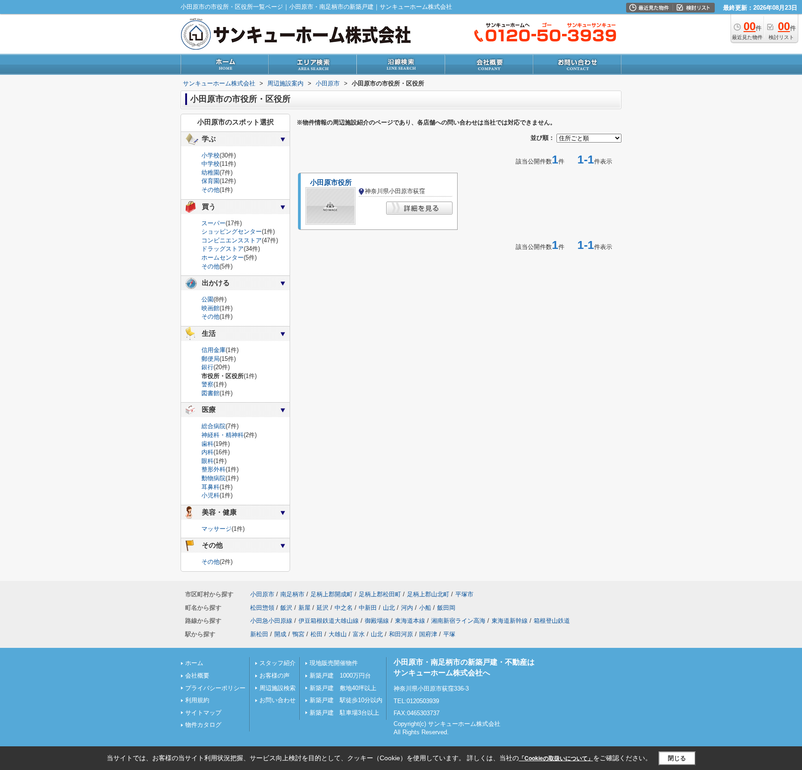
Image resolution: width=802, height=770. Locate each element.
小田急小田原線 (271, 620)
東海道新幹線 (510, 620)
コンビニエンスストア (231, 240)
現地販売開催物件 (334, 662)
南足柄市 (292, 594)
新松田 (259, 634)
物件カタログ (203, 724)
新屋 (304, 607)
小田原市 (262, 594)
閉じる (677, 757)
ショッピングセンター (231, 231)
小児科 (210, 495)
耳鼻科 (210, 486)
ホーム (194, 662)
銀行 (207, 367)
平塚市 (464, 594)
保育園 (210, 180)
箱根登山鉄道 (552, 620)
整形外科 (213, 469)
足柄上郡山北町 (428, 594)
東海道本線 (410, 620)
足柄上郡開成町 (331, 594)
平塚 (449, 634)
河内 (407, 607)
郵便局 (210, 358)
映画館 (210, 308)
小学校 (210, 155)
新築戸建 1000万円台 (340, 675)
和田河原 (401, 634)
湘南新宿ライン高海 (458, 620)
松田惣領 (262, 607)
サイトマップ (203, 712)
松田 (316, 634)
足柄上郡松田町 (380, 594)
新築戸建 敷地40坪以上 (343, 688)
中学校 (210, 163)
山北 (389, 607)
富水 (359, 634)
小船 (425, 607)
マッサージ (216, 528)
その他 (210, 189)
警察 (207, 384)
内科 (207, 452)
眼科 (207, 460)
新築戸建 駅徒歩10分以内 (346, 700)
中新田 (368, 607)
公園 (207, 299)
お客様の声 (274, 675)
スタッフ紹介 (277, 662)
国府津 (428, 634)
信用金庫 (213, 349)
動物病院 (213, 478)
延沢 (323, 607)
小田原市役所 (331, 182)
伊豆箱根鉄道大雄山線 (328, 620)
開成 (280, 634)
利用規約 (197, 700)
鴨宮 (298, 634)
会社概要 (197, 675)
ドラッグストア (222, 248)
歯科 (207, 443)
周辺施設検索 (277, 688)
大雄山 (338, 634)
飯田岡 (446, 607)
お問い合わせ (277, 700)
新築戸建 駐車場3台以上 (344, 712)
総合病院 (213, 426)
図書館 (210, 393)
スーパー (213, 223)
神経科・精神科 (222, 434)
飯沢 (286, 607)
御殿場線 (377, 620)
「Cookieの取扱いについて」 (556, 758)
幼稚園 (210, 172)
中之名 (344, 607)
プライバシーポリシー (215, 688)
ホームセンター (222, 257)
